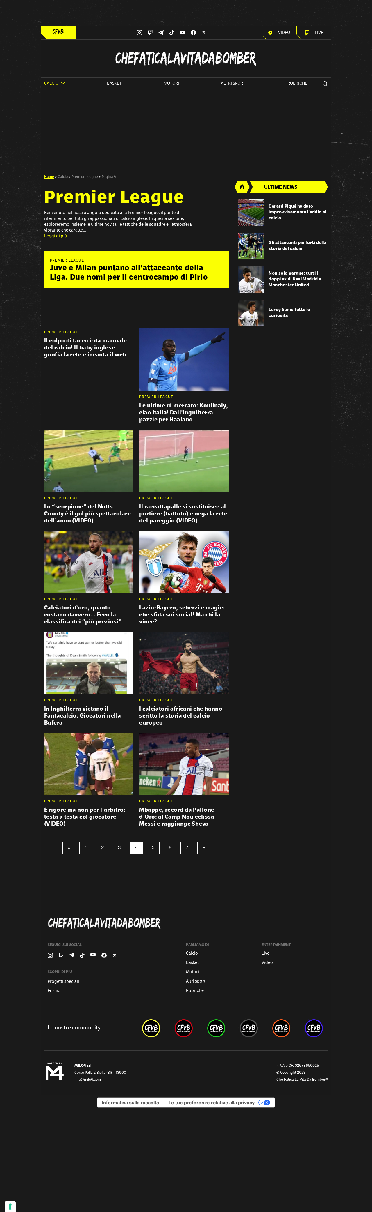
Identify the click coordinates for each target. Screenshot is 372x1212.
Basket (114, 84)
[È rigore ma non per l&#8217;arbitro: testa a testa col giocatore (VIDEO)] (88, 764)
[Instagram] (139, 32)
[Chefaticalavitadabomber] (187, 923)
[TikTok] (171, 32)
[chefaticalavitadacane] (313, 1028)
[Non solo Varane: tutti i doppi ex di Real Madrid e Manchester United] (251, 279)
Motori (171, 84)
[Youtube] (182, 33)
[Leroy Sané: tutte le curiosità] (251, 313)
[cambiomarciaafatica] (248, 1028)
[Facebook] (193, 32)
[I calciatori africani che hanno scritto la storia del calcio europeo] (183, 663)
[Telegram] (161, 32)
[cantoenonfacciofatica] (183, 1028)
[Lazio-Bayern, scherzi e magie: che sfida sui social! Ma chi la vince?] (183, 562)
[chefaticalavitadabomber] (151, 1028)
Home (49, 177)
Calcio (63, 177)
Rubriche (297, 84)
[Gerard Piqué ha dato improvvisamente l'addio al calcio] (251, 212)
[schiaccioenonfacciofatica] (281, 1028)
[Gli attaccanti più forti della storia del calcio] (251, 246)
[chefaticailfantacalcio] (216, 1028)
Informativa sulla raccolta (130, 1102)
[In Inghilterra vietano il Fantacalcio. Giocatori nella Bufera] (88, 663)
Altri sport (233, 84)
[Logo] (58, 32)
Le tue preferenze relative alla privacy (212, 1102)
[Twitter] (204, 32)
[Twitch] (150, 32)
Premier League (84, 177)
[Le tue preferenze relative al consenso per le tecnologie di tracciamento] (10, 1206)
